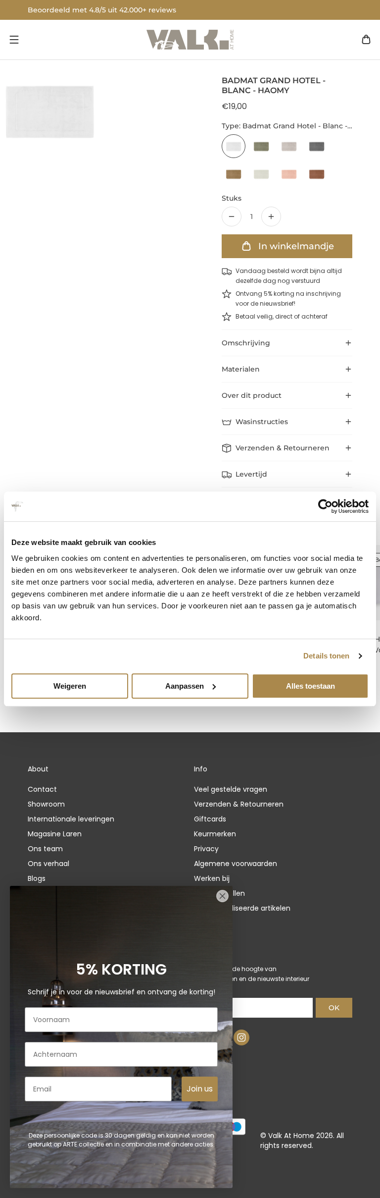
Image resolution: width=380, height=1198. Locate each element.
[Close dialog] (222, 896)
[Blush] (289, 174)
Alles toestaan (310, 686)
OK (334, 1007)
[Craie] (261, 174)
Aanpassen (184, 686)
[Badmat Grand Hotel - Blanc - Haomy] (233, 146)
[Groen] (261, 146)
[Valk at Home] (190, 40)
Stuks (231, 198)
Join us (200, 1088)
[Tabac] (233, 174)
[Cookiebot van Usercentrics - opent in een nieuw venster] (325, 506)
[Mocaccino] (317, 174)
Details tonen (326, 656)
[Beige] (289, 146)
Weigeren (69, 686)
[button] (14, 40)
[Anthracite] (317, 146)
